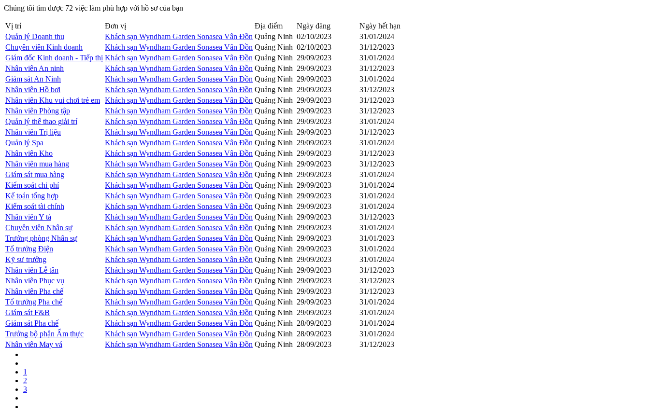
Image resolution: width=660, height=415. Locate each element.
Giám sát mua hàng (34, 174)
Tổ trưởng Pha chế (33, 302)
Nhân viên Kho (29, 153)
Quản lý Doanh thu (34, 36)
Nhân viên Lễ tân (31, 270)
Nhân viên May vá (33, 344)
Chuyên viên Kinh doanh (44, 47)
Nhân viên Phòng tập (37, 111)
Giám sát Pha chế (31, 323)
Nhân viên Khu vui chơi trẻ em (52, 100)
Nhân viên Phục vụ (34, 281)
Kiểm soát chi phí (32, 185)
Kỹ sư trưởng (25, 259)
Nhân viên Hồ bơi (32, 89)
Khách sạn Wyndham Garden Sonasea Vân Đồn (179, 36)
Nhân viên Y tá (28, 217)
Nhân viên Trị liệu (33, 132)
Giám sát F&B (27, 312)
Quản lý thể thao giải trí (41, 121)
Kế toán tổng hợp (31, 196)
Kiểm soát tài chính (34, 206)
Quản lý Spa (24, 142)
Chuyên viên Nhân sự (38, 227)
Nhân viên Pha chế (34, 291)
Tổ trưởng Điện (29, 249)
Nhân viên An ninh (34, 68)
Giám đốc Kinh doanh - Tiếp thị (54, 58)
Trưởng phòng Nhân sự (41, 238)
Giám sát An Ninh (33, 79)
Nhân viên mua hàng (37, 164)
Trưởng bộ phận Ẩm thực (44, 334)
